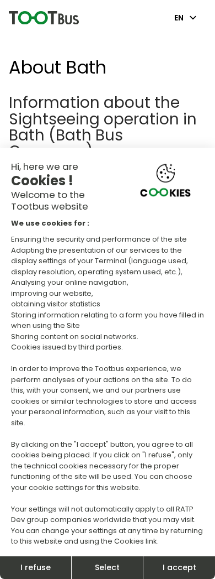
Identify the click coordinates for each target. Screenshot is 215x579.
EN (179, 17)
